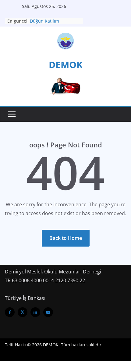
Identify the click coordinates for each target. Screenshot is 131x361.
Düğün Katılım (44, 21)
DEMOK (66, 64)
